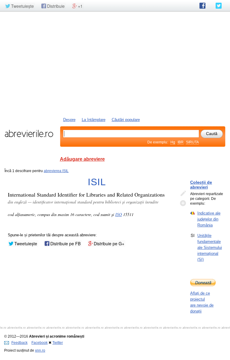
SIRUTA (192, 142)
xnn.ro (40, 350)
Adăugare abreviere (82, 159)
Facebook (39, 343)
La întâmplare (93, 119)
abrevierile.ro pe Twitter (219, 6)
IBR (181, 142)
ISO (118, 214)
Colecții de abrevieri (201, 184)
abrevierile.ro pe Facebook (202, 6)
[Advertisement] (115, 63)
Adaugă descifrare (183, 203)
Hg (172, 142)
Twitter (57, 343)
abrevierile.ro (28, 133)
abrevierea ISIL (56, 171)
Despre (69, 119)
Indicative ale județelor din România (208, 219)
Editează (183, 194)
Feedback (19, 343)
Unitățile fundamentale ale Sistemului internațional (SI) (209, 247)
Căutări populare (126, 119)
